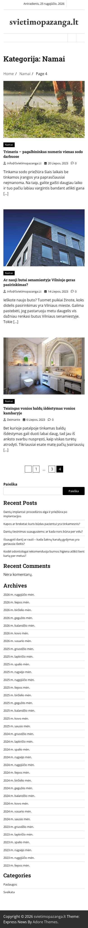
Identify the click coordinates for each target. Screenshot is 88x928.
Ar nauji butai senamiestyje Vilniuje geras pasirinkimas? (39, 282)
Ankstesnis (28, 469)
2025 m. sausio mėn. (16, 726)
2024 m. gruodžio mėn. (18, 734)
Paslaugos (10, 884)
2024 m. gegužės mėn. (18, 788)
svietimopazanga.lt (44, 21)
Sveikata (9, 892)
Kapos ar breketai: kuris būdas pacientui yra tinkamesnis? (41, 524)
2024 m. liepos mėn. (16, 772)
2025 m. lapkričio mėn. (18, 656)
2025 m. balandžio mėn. (19, 710)
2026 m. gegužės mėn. (18, 618)
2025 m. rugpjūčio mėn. (19, 680)
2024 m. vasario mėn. (17, 811)
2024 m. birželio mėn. (17, 780)
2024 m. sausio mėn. (16, 819)
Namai (9, 144)
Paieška (10, 484)
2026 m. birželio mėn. (17, 610)
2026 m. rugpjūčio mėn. (19, 595)
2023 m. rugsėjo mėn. (17, 850)
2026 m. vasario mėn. (17, 641)
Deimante (13, 420)
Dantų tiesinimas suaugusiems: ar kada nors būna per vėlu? (43, 531)
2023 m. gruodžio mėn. (18, 827)
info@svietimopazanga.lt (24, 163)
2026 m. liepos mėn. (16, 602)
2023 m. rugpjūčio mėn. (19, 858)
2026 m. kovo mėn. (16, 633)
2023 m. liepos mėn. (16, 865)
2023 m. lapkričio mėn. (18, 834)
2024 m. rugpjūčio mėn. (19, 765)
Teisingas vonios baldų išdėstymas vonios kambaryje (39, 410)
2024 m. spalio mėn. (16, 749)
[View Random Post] (72, 37)
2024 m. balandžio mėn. (19, 796)
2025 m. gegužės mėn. (18, 703)
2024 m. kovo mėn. (16, 803)
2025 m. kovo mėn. (16, 718)
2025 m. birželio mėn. (17, 695)
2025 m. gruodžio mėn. (18, 649)
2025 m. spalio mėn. (16, 664)
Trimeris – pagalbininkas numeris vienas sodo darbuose (43, 154)
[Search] (80, 37)
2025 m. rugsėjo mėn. (17, 672)
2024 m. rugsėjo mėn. (17, 757)
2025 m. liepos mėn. (16, 687)
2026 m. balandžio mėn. (19, 625)
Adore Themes (45, 921)
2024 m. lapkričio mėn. (18, 741)
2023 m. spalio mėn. (16, 842)
